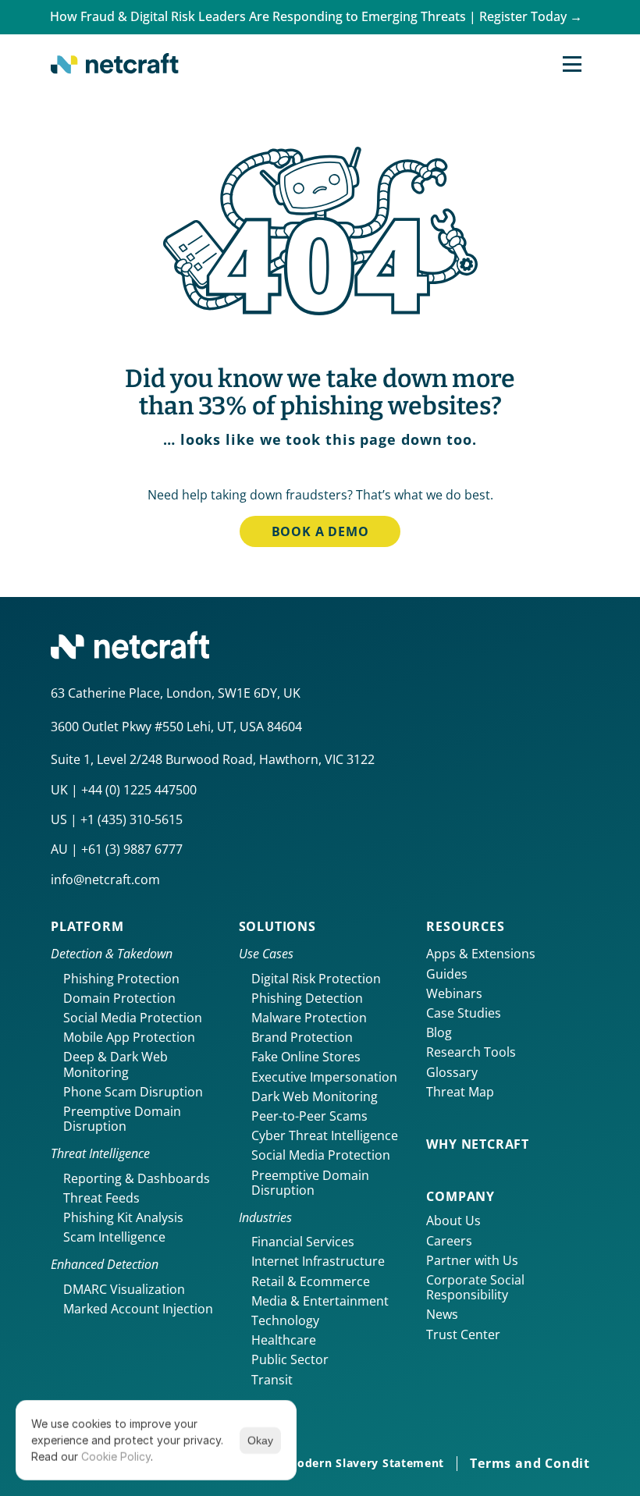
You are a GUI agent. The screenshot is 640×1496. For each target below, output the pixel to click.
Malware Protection (309, 1017)
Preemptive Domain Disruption (123, 1119)
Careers (449, 1240)
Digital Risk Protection (316, 978)
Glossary (452, 1072)
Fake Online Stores (306, 1056)
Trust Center (463, 1334)
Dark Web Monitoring (314, 1096)
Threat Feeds (101, 1197)
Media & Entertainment (320, 1300)
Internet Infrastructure (318, 1261)
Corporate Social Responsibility (477, 1287)
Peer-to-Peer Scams (309, 1116)
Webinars (454, 993)
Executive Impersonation (324, 1077)
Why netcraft (477, 1144)
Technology (285, 1320)
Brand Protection (302, 1037)
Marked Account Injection (138, 1308)
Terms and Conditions (544, 1463)
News (442, 1314)
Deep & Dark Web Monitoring (117, 1064)
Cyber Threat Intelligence (324, 1135)
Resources (465, 926)
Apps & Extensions (480, 953)
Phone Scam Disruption (133, 1091)
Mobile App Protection (129, 1037)
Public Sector (290, 1359)
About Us (453, 1220)
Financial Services (302, 1241)
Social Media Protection (132, 1017)
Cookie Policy (116, 1456)
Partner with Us (472, 1260)
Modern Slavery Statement (365, 1462)
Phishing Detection (307, 998)
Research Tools (471, 1052)
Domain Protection (119, 998)
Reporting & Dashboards (136, 1178)
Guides (447, 974)
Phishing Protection (121, 978)
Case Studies (463, 1013)
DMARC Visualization (124, 1289)
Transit (272, 1379)
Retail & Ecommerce (310, 1281)
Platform (87, 926)
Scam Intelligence (114, 1236)
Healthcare (283, 1340)
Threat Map (460, 1091)
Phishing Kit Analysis (123, 1217)
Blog (439, 1032)
